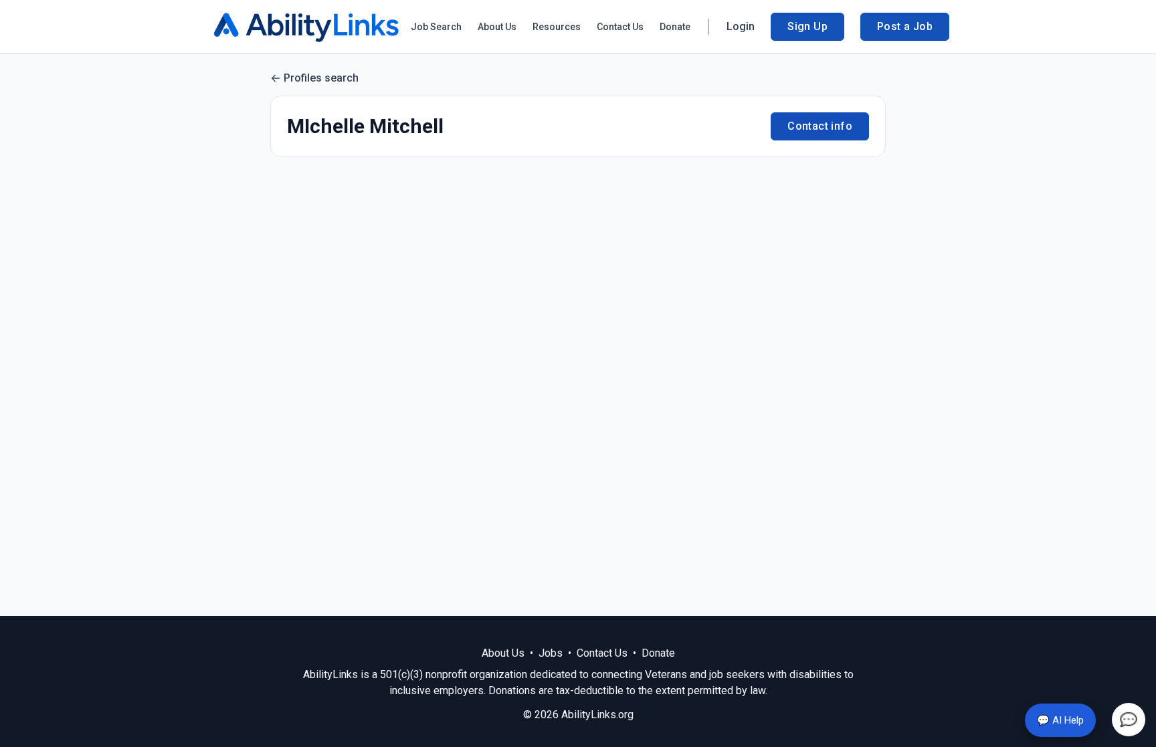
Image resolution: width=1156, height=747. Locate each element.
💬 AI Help (1060, 720)
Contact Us (620, 26)
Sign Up (807, 26)
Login (741, 26)
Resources (557, 26)
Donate (675, 26)
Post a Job (905, 26)
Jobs (551, 653)
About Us (497, 26)
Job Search (436, 26)
